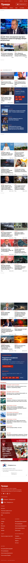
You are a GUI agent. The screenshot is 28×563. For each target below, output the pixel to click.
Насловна (4, 7)
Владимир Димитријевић (21, 521)
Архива (2, 530)
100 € (20, 99)
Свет (16, 7)
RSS (2, 515)
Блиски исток (18, 538)
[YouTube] (3, 493)
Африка (17, 540)
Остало (17, 542)
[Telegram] (7, 493)
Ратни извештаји (19, 533)
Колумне (22, 7)
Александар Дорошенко (21, 525)
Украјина (17, 536)
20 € (23, 96)
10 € (19, 96)
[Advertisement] (14, 14)
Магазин (3, 525)
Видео (2, 528)
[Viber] (9, 493)
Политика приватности (6, 510)
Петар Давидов (18, 523)
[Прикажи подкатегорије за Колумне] (25, 8)
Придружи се (23, 4)
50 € (17, 99)
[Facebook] (1, 493)
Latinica (21, 1)
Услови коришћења (5, 512)
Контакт (25, 1)
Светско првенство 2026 (7, 536)
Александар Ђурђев (20, 528)
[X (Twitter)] (5, 493)
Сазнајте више (7, 366)
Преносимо (17, 530)
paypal (17, 101)
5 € (16, 96)
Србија (11, 7)
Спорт (2, 533)
